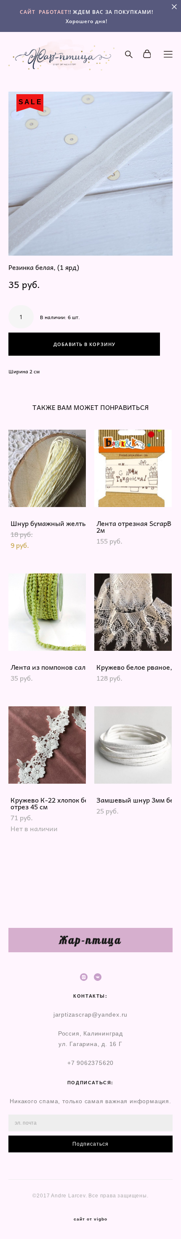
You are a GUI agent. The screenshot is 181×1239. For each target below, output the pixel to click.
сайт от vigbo (90, 1219)
